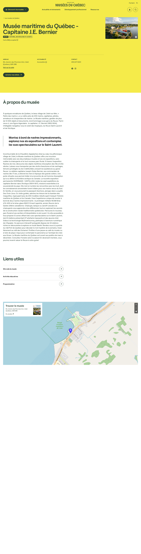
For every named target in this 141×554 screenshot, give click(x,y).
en (137, 3)
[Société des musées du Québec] (70, 4)
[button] (129, 9)
